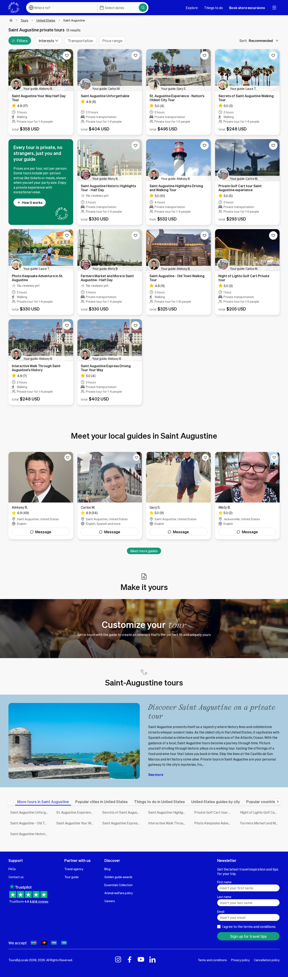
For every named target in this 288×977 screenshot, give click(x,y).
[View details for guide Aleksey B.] (40, 495)
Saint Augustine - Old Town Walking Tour (30, 823)
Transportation (80, 40)
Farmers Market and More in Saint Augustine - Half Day (260, 823)
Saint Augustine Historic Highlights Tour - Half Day (30, 834)
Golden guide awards (118, 877)
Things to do (213, 7)
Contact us (16, 877)
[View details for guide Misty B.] (247, 495)
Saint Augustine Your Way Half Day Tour (76, 823)
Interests (46, 40)
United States (45, 20)
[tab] (43, 801)
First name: (224, 882)
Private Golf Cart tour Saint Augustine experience (214, 812)
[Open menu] (274, 7)
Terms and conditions (212, 960)
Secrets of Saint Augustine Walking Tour (122, 812)
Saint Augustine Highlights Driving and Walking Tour (168, 812)
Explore (192, 7)
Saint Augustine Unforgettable (30, 812)
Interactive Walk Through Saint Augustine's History (168, 823)
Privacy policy (240, 960)
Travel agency (73, 869)
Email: (221, 911)
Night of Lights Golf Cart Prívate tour (260, 812)
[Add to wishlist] (67, 55)
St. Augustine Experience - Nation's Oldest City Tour (76, 812)
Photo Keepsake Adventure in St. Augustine (214, 823)
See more (155, 774)
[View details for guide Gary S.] (178, 495)
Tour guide (71, 877)
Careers (109, 901)
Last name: (224, 897)
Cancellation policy (267, 960)
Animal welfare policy (118, 893)
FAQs (12, 869)
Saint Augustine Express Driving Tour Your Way (122, 823)
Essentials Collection (118, 885)
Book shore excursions (247, 7)
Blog (107, 869)
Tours (24, 20)
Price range (112, 40)
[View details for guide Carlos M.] (109, 495)
